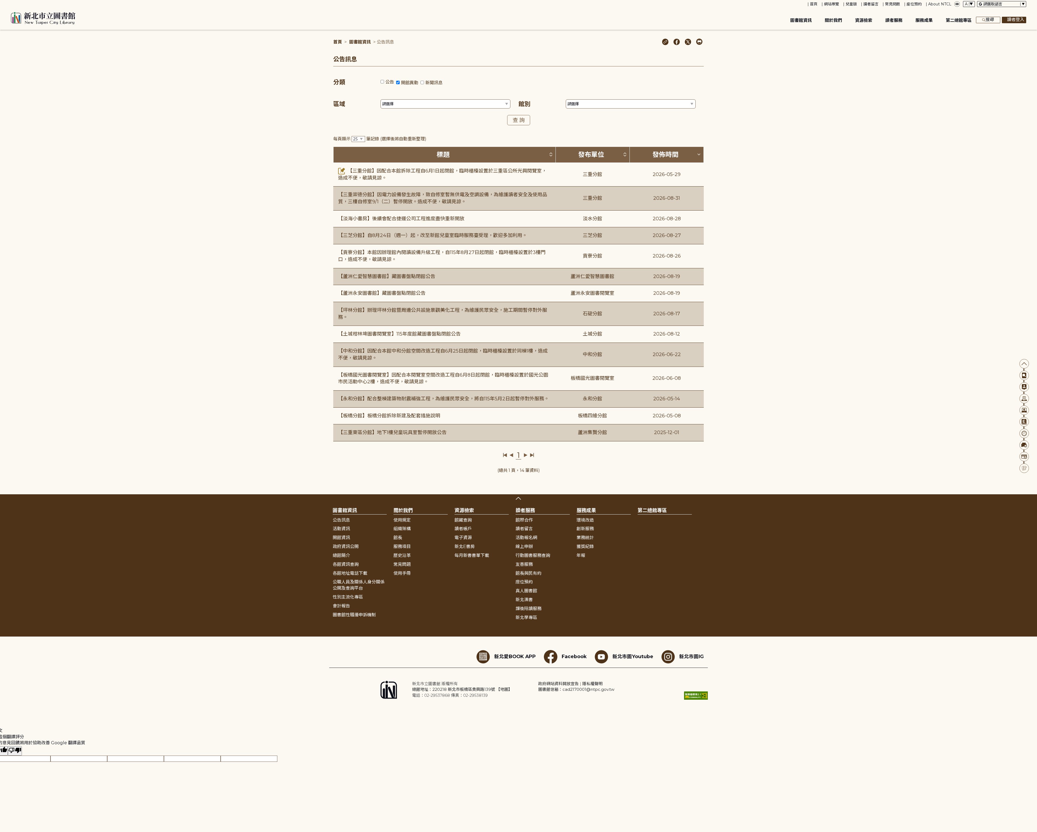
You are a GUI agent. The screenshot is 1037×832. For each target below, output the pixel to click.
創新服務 (585, 528)
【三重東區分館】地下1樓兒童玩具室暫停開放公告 (392, 432)
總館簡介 (341, 555)
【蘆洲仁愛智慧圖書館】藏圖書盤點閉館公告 (386, 276)
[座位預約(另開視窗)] (1024, 445)
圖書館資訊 (801, 20)
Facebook (574, 656)
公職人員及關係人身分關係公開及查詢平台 (359, 585)
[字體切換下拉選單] (969, 4)
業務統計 (585, 537)
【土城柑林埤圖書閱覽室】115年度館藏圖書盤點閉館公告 (399, 334)
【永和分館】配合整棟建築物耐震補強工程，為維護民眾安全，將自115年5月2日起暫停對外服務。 (443, 399)
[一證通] (1024, 456)
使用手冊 (402, 573)
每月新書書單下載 (471, 555)
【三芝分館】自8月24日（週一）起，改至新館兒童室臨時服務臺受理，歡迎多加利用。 (432, 235)
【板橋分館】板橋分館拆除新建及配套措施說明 (389, 416)
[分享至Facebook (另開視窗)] (676, 42)
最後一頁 (532, 455)
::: (2, 4)
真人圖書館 (526, 590)
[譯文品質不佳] (15, 751)
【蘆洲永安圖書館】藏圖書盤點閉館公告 (382, 293)
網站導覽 (831, 4)
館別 (524, 104)
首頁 (813, 4)
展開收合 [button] (518, 498)
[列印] (699, 42)
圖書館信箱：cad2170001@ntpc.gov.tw (576, 689)
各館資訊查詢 (346, 564)
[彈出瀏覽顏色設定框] (957, 4)
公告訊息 (341, 520)
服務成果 (924, 20)
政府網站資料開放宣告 (558, 683)
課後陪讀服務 (528, 608)
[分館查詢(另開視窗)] (1024, 398)
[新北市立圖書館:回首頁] (43, 18)
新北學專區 (526, 617)
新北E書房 (464, 546)
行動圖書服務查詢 (533, 555)
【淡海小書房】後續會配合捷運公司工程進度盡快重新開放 (401, 219)
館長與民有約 (528, 573)
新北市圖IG (691, 656)
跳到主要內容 (13, 4)
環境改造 (585, 520)
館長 (397, 537)
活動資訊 (341, 528)
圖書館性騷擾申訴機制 (354, 614)
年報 (581, 555)
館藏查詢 (463, 520)
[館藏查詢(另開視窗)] (1024, 375)
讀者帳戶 (463, 528)
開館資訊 (341, 537)
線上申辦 (524, 546)
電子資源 (463, 537)
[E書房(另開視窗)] (1024, 422)
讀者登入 (1015, 19)
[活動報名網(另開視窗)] (1024, 468)
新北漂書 (524, 599)
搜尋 (989, 19)
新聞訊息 (434, 82)
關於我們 (833, 20)
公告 (389, 81)
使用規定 (402, 520)
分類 (339, 82)
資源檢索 (863, 20)
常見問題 (892, 4)
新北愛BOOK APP (515, 656)
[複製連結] (665, 42)
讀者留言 (870, 4)
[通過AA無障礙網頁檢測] (696, 695)
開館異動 (409, 82)
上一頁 (511, 455)
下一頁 (525, 455)
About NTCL (939, 4)
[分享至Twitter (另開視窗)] (688, 42)
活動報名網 (526, 537)
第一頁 (505, 455)
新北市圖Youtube (632, 656)
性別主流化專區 (348, 597)
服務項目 (402, 546)
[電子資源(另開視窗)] (1024, 410)
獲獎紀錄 (585, 546)
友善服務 (524, 564)
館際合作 (524, 520)
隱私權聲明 (592, 683)
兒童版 (851, 4)
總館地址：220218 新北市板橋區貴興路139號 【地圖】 (462, 689)
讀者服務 (894, 20)
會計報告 (341, 605)
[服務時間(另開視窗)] (1024, 433)
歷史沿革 (402, 555)
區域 (339, 104)
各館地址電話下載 (350, 573)
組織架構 (402, 528)
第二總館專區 (959, 20)
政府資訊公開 (346, 546)
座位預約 (914, 4)
